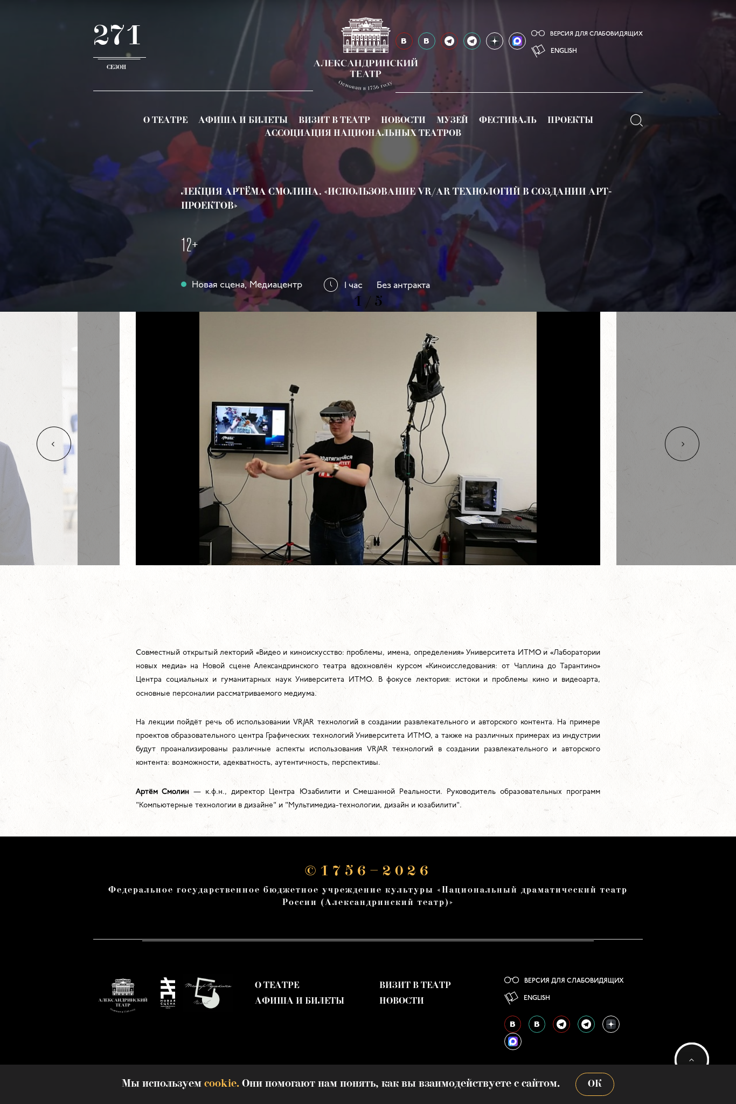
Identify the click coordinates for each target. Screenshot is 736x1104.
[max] (517, 41)
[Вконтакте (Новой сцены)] (537, 1024)
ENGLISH (564, 51)
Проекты (570, 120)
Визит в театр (334, 120)
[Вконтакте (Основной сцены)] (512, 1024)
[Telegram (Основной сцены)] (449, 41)
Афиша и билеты (243, 120)
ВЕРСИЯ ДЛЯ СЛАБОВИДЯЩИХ (596, 34)
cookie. (221, 1084)
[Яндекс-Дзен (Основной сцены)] (494, 41)
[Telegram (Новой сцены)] (472, 41)
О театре (165, 120)
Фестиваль (508, 120)
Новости (403, 120)
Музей (452, 120)
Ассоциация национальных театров (363, 133)
